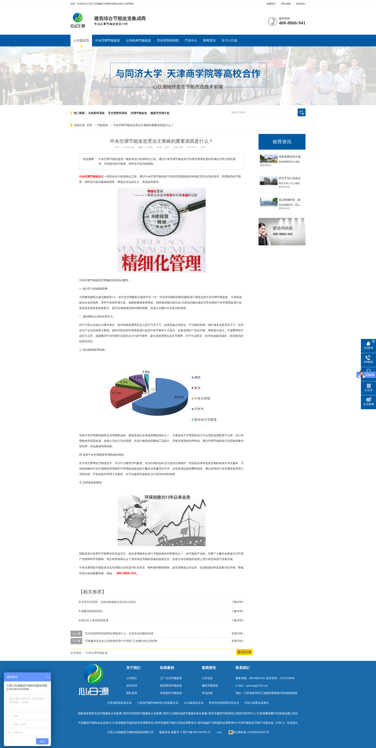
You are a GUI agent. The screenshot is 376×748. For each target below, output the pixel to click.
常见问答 (207, 693)
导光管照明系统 (168, 40)
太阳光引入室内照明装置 (93, 620)
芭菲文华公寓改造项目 (292, 178)
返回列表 (244, 652)
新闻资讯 (209, 40)
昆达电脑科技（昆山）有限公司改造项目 (303, 199)
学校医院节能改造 (171, 693)
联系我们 (301, 3)
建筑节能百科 (210, 685)
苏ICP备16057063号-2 (196, 732)
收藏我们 (271, 3)
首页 (90, 125)
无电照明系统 (96, 113)
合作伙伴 (131, 685)
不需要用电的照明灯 (90, 611)
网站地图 (286, 3)
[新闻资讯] (188, 104)
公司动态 (207, 678)
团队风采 (131, 693)
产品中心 (191, 40)
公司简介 (131, 678)
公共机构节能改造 (138, 40)
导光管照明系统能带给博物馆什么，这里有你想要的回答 (119, 633)
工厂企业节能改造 (171, 678)
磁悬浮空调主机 (160, 113)
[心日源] (77, 25)
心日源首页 (81, 40)
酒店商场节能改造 (171, 685)
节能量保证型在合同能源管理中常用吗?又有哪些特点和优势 (121, 641)
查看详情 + (238, 633)
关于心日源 (229, 40)
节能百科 (103, 125)
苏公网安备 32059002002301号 (251, 732)
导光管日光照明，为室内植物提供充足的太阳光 (107, 602)
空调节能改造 (139, 113)
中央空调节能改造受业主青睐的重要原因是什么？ (143, 125)
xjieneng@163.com (257, 685)
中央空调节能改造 (107, 40)
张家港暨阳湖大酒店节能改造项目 (299, 156)
